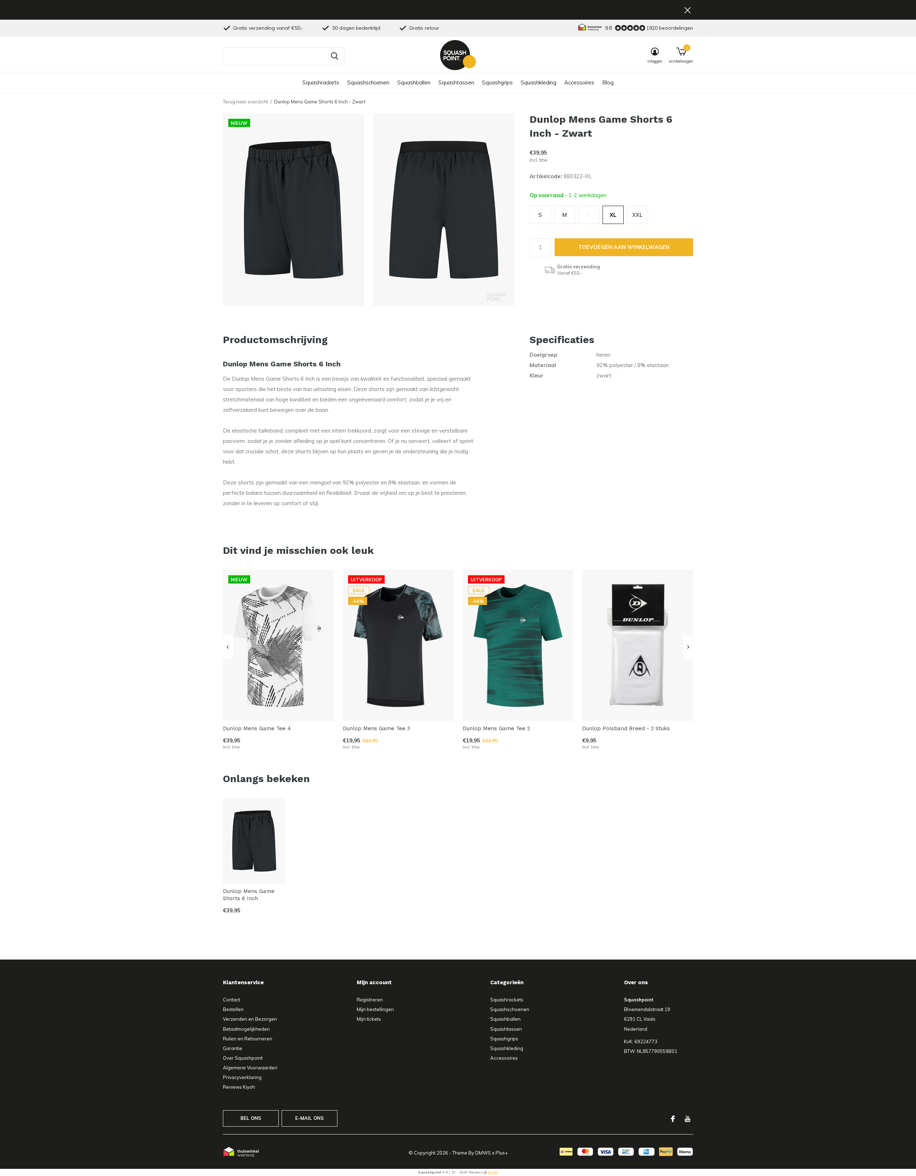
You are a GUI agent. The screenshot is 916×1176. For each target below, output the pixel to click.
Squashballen (413, 82)
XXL (637, 214)
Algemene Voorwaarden (250, 1067)
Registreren (370, 999)
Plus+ (502, 1153)
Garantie (232, 1048)
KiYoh (493, 1172)
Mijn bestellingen (375, 1009)
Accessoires (579, 82)
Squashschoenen (368, 82)
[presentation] (228, 647)
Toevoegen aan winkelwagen (624, 247)
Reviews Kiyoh (239, 1087)
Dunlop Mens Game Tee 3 (376, 728)
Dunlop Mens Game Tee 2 (496, 728)
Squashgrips (497, 82)
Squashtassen (456, 82)
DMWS (483, 1153)
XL (613, 214)
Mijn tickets (369, 1019)
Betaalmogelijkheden (246, 1029)
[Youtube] (687, 1119)
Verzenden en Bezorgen (250, 1019)
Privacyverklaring (242, 1077)
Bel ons (250, 1118)
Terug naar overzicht (245, 101)
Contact (231, 999)
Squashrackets (320, 82)
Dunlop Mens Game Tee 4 (257, 728)
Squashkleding (538, 82)
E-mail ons (309, 1118)
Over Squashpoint (243, 1058)
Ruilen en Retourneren (247, 1038)
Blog (608, 82)
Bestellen (233, 1009)
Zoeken (335, 56)
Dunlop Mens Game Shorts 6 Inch (248, 895)
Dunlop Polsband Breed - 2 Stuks (626, 728)
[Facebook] (673, 1119)
